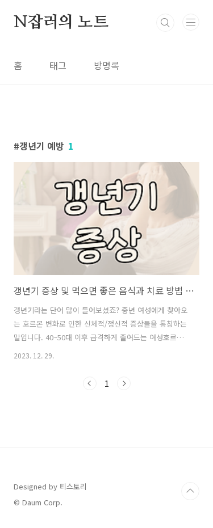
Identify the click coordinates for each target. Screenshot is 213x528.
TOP (190, 491)
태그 (57, 65)
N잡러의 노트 (61, 23)
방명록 (106, 65)
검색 (165, 22)
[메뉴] (190, 22)
